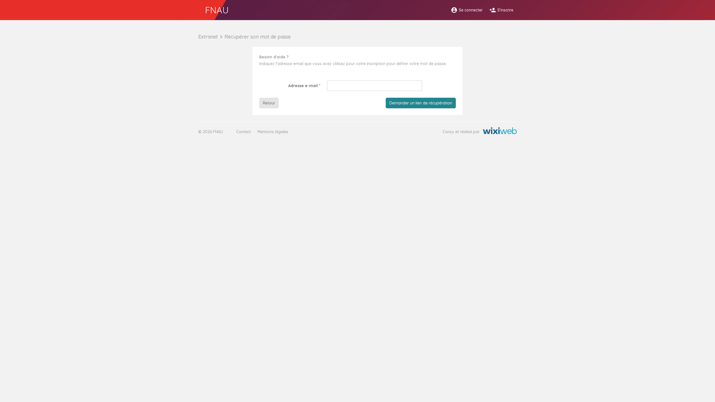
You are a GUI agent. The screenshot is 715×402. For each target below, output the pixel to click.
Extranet (208, 37)
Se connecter (467, 10)
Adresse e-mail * (304, 85)
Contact (243, 131)
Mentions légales (273, 131)
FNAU (217, 10)
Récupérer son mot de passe (258, 37)
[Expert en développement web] (500, 131)
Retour (269, 103)
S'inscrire (501, 10)
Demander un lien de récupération (420, 103)
